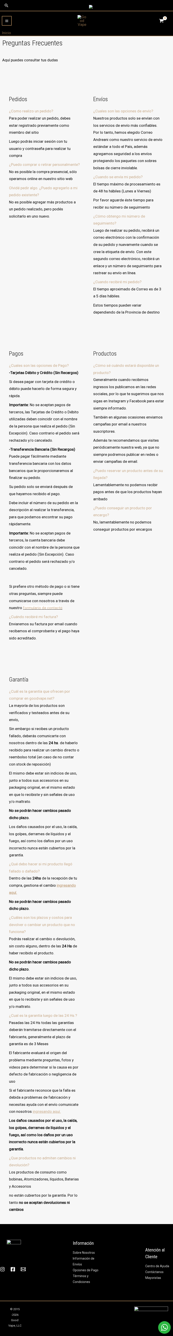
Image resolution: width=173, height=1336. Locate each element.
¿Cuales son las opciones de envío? (123, 111)
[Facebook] (12, 1269)
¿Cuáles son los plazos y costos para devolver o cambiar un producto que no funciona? (42, 924)
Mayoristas (153, 1278)
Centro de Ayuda (157, 1266)
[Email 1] (23, 1269)
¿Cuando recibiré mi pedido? (117, 282)
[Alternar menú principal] (7, 21)
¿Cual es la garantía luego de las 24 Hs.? (43, 1015)
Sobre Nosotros (84, 1252)
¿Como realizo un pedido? (31, 111)
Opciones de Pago (85, 1270)
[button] (7, 5)
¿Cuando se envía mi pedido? (118, 177)
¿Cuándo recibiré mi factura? (33, 617)
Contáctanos (154, 1272)
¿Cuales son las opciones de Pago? (39, 365)
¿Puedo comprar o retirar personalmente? (44, 164)
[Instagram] (2, 1269)
